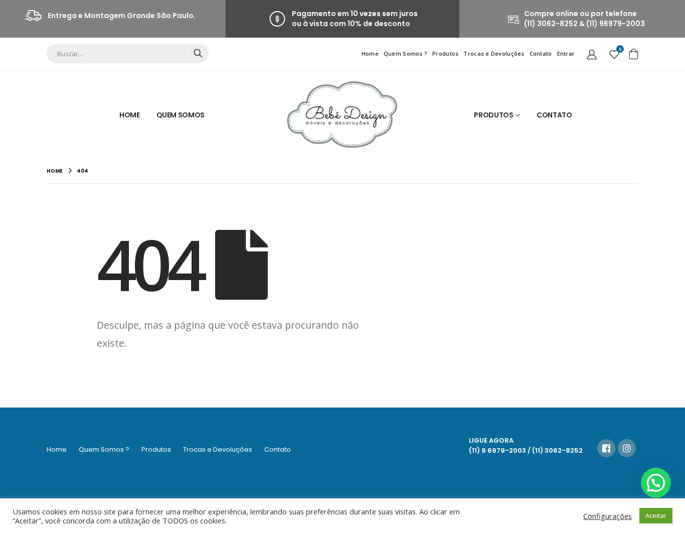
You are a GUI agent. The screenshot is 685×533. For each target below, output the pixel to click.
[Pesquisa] (198, 53)
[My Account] (591, 54)
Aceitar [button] (655, 515)
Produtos (445, 53)
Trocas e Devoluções (493, 53)
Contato (541, 53)
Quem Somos (180, 115)
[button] (656, 483)
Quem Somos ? (405, 53)
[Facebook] (606, 448)
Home (370, 53)
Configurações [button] (607, 515)
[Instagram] (627, 448)
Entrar (566, 53)
